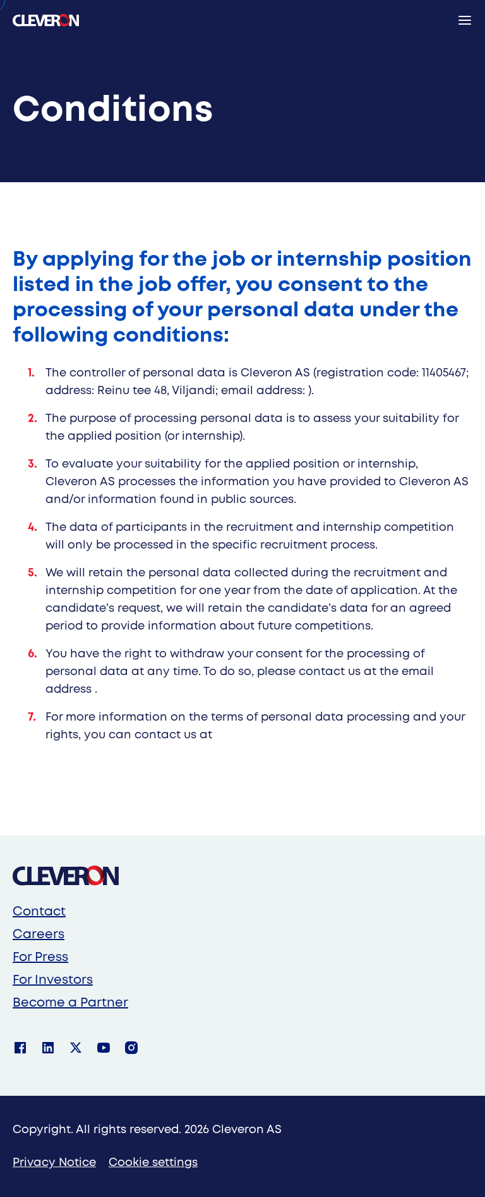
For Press (40, 958)
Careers (38, 935)
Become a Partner (70, 1003)
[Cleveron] (66, 875)
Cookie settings (153, 1163)
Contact (39, 912)
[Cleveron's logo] (46, 20)
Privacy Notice (54, 1163)
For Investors (53, 980)
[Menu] (465, 20)
